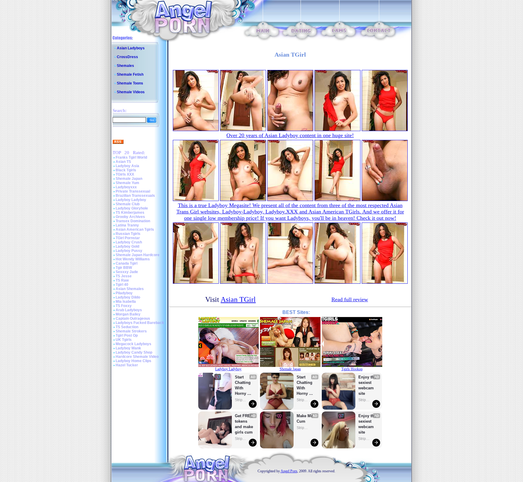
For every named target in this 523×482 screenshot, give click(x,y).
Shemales (125, 66)
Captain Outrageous (133, 318)
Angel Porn (289, 471)
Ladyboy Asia (127, 166)
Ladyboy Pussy (129, 251)
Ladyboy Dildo (128, 297)
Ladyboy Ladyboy (131, 200)
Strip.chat (241, 400)
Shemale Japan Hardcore (138, 255)
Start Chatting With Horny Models (243, 385)
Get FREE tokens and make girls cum (244, 424)
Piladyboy (124, 293)
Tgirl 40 (122, 284)
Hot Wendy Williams (133, 259)
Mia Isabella (126, 301)
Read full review (349, 299)
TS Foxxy (124, 306)
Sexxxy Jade (127, 272)
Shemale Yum (127, 183)
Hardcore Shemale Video (137, 357)
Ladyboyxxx (126, 187)
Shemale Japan (129, 179)
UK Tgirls (124, 340)
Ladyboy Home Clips (133, 361)
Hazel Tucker (127, 365)
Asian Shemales (130, 289)
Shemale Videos (131, 92)
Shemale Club (128, 204)
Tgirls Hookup (352, 369)
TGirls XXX (125, 174)
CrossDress (127, 57)
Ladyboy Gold (127, 246)
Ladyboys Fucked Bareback (140, 323)
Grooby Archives (130, 217)
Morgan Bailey (128, 314)
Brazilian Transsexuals (135, 195)
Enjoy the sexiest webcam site (367, 385)
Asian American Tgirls (135, 229)
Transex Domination (133, 221)
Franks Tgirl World (131, 157)
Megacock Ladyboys (133, 344)
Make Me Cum (305, 419)
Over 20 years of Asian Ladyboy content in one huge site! (290, 135)
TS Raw (122, 280)
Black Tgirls (126, 170)
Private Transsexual (133, 191)
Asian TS (123, 162)
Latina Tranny (127, 225)
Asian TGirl (238, 299)
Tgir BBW (124, 268)
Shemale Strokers (131, 331)
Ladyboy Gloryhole (132, 208)
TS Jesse (124, 276)
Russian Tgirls (128, 234)
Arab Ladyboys (129, 310)
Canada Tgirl (126, 263)
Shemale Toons (130, 83)
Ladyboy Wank (128, 348)
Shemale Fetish (130, 74)
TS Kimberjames (130, 212)
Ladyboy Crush (129, 242)
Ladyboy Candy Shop (134, 352)
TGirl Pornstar (128, 238)
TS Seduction (127, 327)
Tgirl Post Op (127, 335)
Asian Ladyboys (131, 48)
